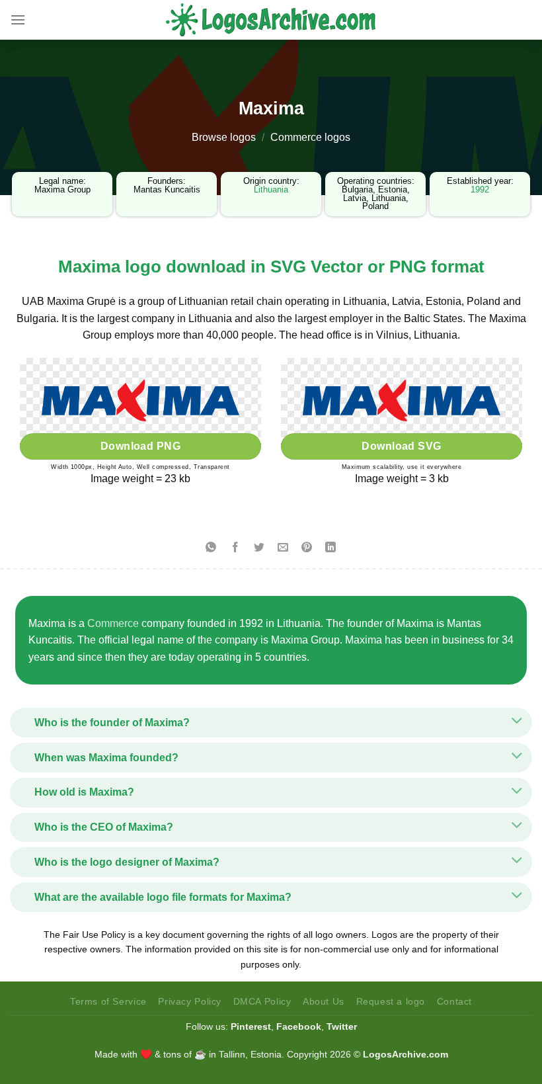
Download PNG (140, 446)
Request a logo (391, 1001)
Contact (454, 1001)
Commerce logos (310, 137)
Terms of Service (108, 1001)
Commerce (113, 623)
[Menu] (18, 19)
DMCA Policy (262, 1001)
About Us (323, 1001)
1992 (480, 189)
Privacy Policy (189, 1001)
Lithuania (271, 189)
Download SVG (402, 446)
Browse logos (224, 137)
